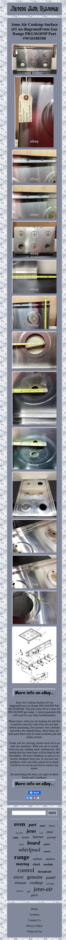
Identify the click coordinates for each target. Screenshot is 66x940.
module (48, 864)
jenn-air (43, 889)
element (20, 883)
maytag (22, 863)
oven (19, 824)
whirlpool (29, 850)
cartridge (50, 883)
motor (25, 837)
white (15, 837)
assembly (19, 833)
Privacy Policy (34, 925)
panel (50, 877)
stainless (50, 858)
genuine (35, 877)
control (26, 870)
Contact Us (34, 920)
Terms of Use (34, 931)
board (33, 843)
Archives (34, 914)
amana (47, 851)
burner (38, 837)
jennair (51, 837)
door (50, 832)
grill (28, 891)
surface (37, 858)
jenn (31, 831)
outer (42, 826)
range (21, 857)
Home (34, 908)
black (52, 825)
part (32, 824)
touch (21, 844)
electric (19, 891)
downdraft (44, 871)
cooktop (36, 883)
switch (46, 844)
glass (34, 895)
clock (36, 864)
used (41, 833)
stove (19, 877)
